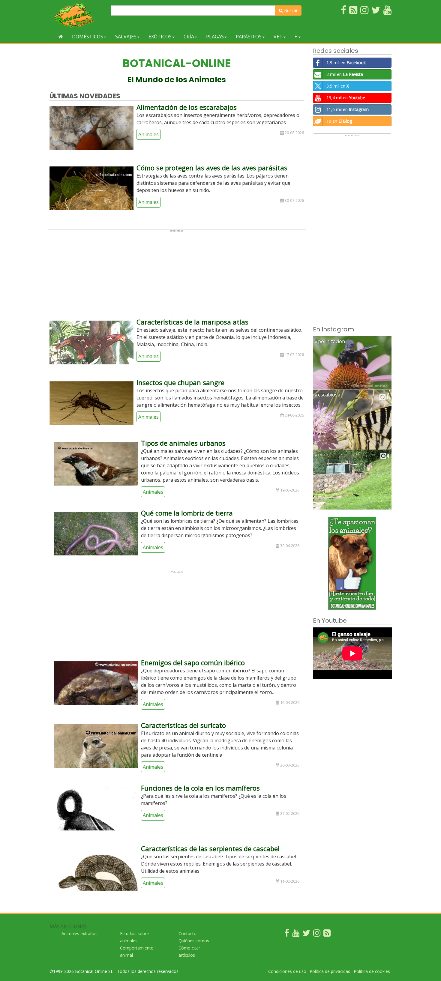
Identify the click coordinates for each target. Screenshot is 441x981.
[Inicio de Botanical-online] (61, 36)
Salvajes (125, 36)
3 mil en (344, 74)
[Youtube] (295, 934)
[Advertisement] (177, 274)
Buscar (290, 10)
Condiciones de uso (287, 971)
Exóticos (160, 36)
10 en (339, 121)
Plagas (215, 36)
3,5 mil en (337, 86)
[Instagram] (316, 934)
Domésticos (87, 36)
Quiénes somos (193, 941)
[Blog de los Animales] (327, 934)
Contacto (187, 933)
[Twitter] (306, 934)
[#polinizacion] (352, 362)
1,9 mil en (346, 62)
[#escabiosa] (352, 428)
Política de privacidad (330, 971)
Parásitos (249, 36)
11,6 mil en (347, 109)
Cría (189, 36)
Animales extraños (80, 933)
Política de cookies (372, 971)
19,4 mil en (345, 97)
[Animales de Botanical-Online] (78, 15)
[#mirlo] (352, 488)
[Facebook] (286, 934)
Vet (278, 36)
